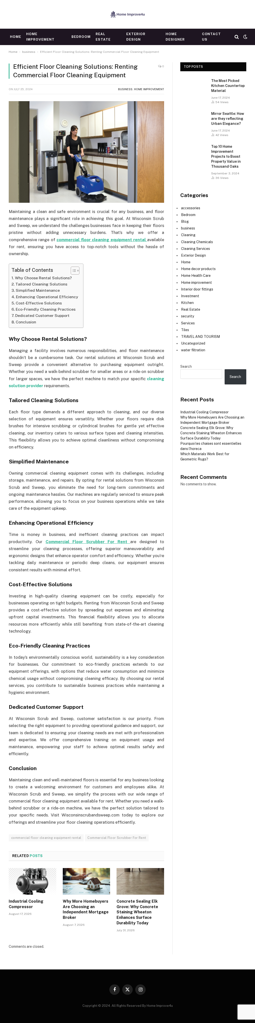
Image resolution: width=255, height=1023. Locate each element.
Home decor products (198, 269)
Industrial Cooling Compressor (26, 904)
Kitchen (187, 303)
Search (186, 366)
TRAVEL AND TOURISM (200, 337)
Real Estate (103, 36)
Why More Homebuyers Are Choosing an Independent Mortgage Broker (86, 909)
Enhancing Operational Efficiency (47, 296)
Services (188, 323)
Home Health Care (196, 276)
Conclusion (26, 322)
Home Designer (175, 36)
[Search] (237, 37)
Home (15, 37)
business (28, 52)
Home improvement (40, 36)
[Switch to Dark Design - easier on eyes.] (245, 37)
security (187, 316)
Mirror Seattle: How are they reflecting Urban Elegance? (227, 119)
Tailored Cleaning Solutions (41, 284)
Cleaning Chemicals (197, 242)
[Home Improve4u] (127, 14)
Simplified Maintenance (38, 290)
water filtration (193, 350)
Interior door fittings (197, 289)
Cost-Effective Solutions (39, 303)
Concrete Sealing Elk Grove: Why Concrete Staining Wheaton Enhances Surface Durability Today (137, 912)
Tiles (185, 330)
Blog (185, 221)
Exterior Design (135, 36)
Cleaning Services (195, 249)
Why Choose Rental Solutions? (43, 278)
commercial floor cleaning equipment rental (46, 838)
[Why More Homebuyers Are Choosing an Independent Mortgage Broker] (86, 881)
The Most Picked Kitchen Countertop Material (228, 86)
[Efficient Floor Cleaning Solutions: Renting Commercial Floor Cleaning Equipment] (86, 152)
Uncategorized (193, 343)
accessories (190, 208)
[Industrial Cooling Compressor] (32, 881)
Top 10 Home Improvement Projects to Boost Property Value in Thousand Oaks (226, 156)
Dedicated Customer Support (42, 315)
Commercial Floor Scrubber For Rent (116, 838)
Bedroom (81, 37)
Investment (190, 296)
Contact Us (211, 36)
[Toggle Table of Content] (72, 270)
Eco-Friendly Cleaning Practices (45, 309)
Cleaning (188, 235)
